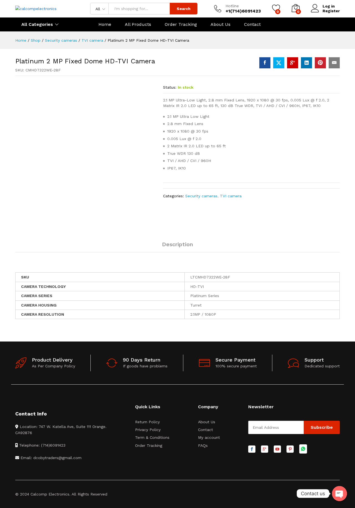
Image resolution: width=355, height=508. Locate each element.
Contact (252, 24)
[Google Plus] (264, 449)
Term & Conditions (152, 437)
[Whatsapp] (303, 449)
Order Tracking (181, 24)
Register (331, 11)
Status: (169, 87)
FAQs (203, 445)
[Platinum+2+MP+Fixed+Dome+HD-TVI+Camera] (278, 62)
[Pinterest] (290, 449)
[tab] (177, 246)
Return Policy (147, 422)
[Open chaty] (339, 493)
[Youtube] (277, 449)
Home (104, 24)
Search (184, 8)
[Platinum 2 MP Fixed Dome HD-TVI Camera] (264, 62)
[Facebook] (251, 449)
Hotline (232, 6)
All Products (138, 24)
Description (177, 244)
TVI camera (231, 196)
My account (209, 437)
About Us (220, 24)
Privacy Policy (148, 429)
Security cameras (201, 196)
